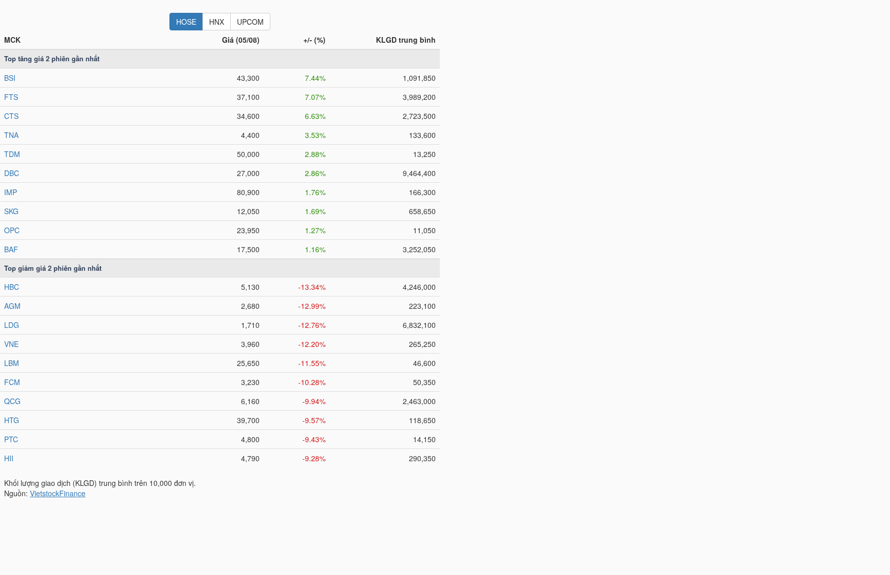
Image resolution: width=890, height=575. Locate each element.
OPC (12, 230)
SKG (11, 211)
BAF (11, 249)
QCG (12, 401)
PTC (11, 439)
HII (8, 458)
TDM (12, 154)
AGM (12, 306)
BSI (9, 78)
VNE (11, 344)
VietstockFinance (57, 493)
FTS (11, 97)
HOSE (186, 21)
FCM (12, 382)
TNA (11, 135)
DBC (11, 173)
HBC (11, 287)
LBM (11, 363)
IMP (10, 192)
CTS (11, 116)
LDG (11, 325)
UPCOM (250, 21)
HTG (11, 420)
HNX (216, 21)
